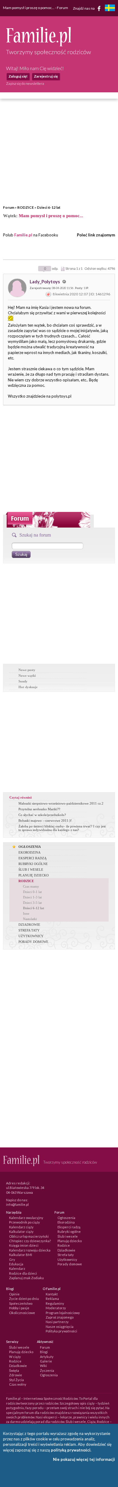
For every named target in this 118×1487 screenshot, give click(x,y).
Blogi (44, 1352)
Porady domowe (69, 1264)
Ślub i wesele (67, 1236)
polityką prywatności (70, 1450)
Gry (12, 1259)
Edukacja (16, 1264)
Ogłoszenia (66, 1218)
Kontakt (52, 1294)
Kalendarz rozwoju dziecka (30, 1250)
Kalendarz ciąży (21, 1227)
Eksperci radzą (68, 1227)
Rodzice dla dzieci (23, 1273)
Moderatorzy (56, 1308)
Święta (14, 1370)
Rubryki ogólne (69, 1231)
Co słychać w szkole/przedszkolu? (42, 815)
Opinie (14, 1294)
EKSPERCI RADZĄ (32, 858)
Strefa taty (65, 1255)
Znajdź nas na (84, 8)
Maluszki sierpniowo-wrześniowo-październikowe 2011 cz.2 (60, 803)
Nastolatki (30, 919)
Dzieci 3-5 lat (32, 902)
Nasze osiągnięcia (60, 1326)
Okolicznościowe (22, 1313)
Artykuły (47, 1357)
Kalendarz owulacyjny (26, 1218)
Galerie (46, 1361)
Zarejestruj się (46, 76)
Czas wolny (17, 1384)
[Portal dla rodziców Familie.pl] (38, 44)
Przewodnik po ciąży (24, 1222)
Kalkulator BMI (20, 1255)
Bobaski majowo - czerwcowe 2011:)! (45, 820)
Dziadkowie (66, 1250)
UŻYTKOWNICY (31, 936)
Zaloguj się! (18, 76)
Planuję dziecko (69, 1241)
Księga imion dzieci (23, 1245)
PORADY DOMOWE (33, 942)
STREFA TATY (29, 930)
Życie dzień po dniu (24, 1299)
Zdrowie (15, 1375)
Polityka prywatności (61, 1331)
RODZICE (25, 207)
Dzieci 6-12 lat (49, 207)
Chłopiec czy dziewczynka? (30, 1241)
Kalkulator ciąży (21, 1231)
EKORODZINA (29, 852)
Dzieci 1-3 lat (32, 897)
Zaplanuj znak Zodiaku (26, 1278)
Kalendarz (17, 1268)
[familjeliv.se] (110, 9)
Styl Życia (16, 1380)
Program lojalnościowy (63, 1313)
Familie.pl (23, 234)
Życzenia (47, 1370)
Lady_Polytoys (45, 281)
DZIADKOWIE (29, 924)
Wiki (43, 1366)
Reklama (52, 1299)
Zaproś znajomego (60, 1317)
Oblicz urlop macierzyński (29, 1236)
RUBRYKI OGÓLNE (33, 864)
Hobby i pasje (19, 1308)
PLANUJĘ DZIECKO (33, 875)
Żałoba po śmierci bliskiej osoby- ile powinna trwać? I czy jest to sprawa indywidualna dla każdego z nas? (62, 828)
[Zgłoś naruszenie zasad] (48, 294)
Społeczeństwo (20, 1303)
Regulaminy (55, 1303)
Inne (26, 913)
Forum (8, 207)
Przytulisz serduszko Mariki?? (39, 809)
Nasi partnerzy (57, 1322)
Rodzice (63, 1245)
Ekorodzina (66, 1222)
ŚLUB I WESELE (30, 869)
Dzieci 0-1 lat (32, 892)
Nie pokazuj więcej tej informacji (84, 1459)
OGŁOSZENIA (29, 846)
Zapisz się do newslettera (25, 83)
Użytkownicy (67, 1259)
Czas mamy (31, 886)
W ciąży (15, 1357)
